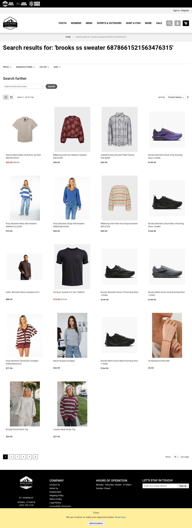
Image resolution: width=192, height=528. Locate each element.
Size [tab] (56, 67)
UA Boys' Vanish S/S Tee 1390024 (68, 292)
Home (68, 37)
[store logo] (10, 23)
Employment (55, 492)
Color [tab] (43, 67)
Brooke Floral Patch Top (17, 429)
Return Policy (56, 499)
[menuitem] (63, 23)
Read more (120, 517)
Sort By (161, 97)
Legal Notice (55, 502)
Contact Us (55, 485)
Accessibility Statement (60, 506)
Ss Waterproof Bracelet (159, 361)
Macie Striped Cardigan (64, 361)
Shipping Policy (57, 495)
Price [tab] (6, 67)
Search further (15, 78)
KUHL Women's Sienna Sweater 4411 (23, 292)
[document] (96, 520)
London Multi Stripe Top (64, 429)
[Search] (43, 86)
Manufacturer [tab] (24, 67)
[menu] (111, 23)
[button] (177, 23)
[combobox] (169, 23)
